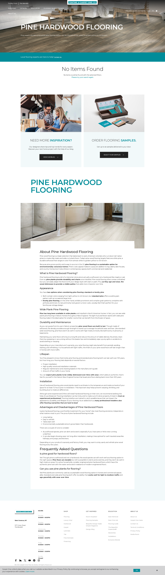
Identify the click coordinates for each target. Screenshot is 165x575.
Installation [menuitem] (112, 536)
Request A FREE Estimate (135, 11)
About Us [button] (12, 13)
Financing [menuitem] (67, 541)
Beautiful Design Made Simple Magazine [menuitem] (94, 525)
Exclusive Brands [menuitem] (114, 540)
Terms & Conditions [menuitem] (137, 527)
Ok (137, 570)
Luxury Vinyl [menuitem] (68, 520)
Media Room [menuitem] (134, 534)
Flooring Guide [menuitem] (113, 524)
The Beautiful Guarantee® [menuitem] (113, 528)
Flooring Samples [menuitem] (92, 520)
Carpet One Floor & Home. (29, 565)
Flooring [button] (12, 8)
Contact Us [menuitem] (134, 524)
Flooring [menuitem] (66, 517)
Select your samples (112, 155)
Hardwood (44, 17)
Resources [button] (35, 8)
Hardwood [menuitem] (67, 524)
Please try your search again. (83, 77)
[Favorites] (153, 11)
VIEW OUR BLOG (49, 157)
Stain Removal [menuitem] (113, 517)
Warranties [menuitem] (112, 533)
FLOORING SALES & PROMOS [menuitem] (54, 8)
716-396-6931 (24, 3)
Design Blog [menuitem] (90, 529)
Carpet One (25, 17)
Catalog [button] (23, 8)
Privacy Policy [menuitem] (135, 531)
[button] (149, 11)
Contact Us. (58, 57)
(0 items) (156, 11)
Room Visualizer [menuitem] (91, 517)
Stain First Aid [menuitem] (113, 520)
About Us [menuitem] (133, 517)
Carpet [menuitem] (66, 527)
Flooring (34, 17)
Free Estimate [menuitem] (68, 538)
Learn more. (30, 571)
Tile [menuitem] (65, 534)
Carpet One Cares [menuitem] (136, 520)
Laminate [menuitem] (67, 531)
